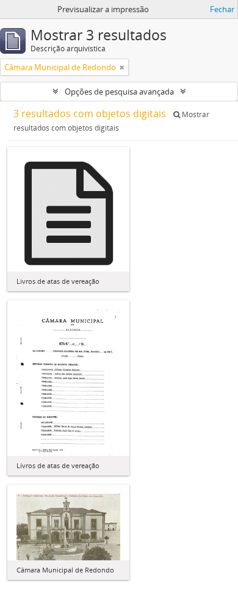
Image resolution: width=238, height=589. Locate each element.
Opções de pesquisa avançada (119, 91)
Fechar (222, 9)
